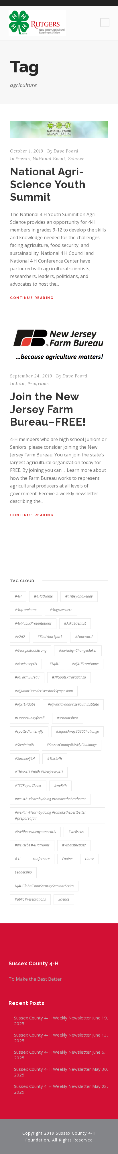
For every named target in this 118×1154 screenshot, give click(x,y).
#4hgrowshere (61, 609)
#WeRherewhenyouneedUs (35, 831)
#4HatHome (43, 596)
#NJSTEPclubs (25, 704)
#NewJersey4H (26, 663)
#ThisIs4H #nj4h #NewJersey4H (39, 771)
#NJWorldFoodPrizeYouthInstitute (73, 704)
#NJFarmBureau (27, 677)
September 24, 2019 (31, 376)
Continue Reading (32, 298)
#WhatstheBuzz (74, 845)
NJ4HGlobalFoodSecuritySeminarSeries (44, 885)
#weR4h (60, 785)
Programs (38, 383)
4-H (17, 858)
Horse (89, 858)
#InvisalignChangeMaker (78, 650)
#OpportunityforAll (29, 718)
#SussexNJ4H (25, 758)
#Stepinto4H (24, 744)
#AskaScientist (75, 623)
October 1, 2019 (26, 151)
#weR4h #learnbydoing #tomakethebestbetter (50, 799)
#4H (18, 596)
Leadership (23, 872)
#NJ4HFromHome (85, 663)
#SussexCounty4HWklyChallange (72, 744)
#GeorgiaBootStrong (30, 650)
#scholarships (67, 718)
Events (22, 158)
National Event (49, 158)
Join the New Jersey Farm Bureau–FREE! (48, 409)
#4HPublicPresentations (33, 623)
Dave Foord (66, 151)
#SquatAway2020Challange (77, 731)
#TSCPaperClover (28, 785)
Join (20, 383)
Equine (67, 858)
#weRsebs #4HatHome (32, 845)
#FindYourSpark (50, 636)
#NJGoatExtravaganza (69, 677)
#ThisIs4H (54, 758)
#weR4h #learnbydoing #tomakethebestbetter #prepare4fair (50, 815)
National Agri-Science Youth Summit (48, 184)
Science (76, 158)
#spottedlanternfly (29, 731)
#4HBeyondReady (79, 596)
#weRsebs (76, 831)
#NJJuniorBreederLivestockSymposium (44, 690)
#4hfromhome (26, 609)
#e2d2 (20, 636)
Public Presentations (30, 899)
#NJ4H (54, 663)
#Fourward (84, 636)
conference (41, 858)
